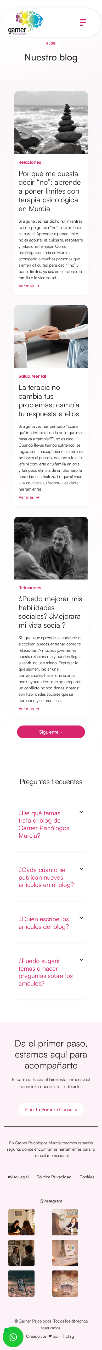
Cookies (87, 1176)
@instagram (51, 1200)
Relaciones (30, 162)
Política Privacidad (54, 1176)
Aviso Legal (18, 1176)
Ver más (29, 285)
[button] (83, 22)
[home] (24, 22)
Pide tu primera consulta (51, 1109)
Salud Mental (32, 376)
